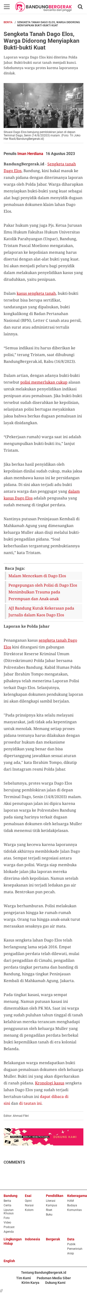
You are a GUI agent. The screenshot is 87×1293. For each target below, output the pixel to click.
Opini (28, 1200)
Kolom (29, 1210)
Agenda (9, 1231)
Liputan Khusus (9, 1211)
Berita (8, 22)
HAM (70, 1200)
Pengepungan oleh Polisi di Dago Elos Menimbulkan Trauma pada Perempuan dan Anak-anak (42, 592)
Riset (49, 1210)
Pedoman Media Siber (54, 1278)
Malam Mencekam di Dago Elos (37, 575)
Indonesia (32, 1239)
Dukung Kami (55, 1283)
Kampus (51, 1205)
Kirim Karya (30, 1283)
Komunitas (74, 1210)
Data (70, 1239)
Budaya (72, 1205)
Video (7, 1222)
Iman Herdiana (30, 153)
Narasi (29, 1205)
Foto (7, 1218)
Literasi (50, 1200)
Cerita (7, 1205)
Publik (71, 1244)
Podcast (9, 1227)
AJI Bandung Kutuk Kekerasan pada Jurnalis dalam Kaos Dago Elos (41, 611)
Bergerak (53, 1239)
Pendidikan (54, 1196)
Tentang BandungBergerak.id (43, 1272)
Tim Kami (23, 1278)
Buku (49, 1214)
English (9, 1261)
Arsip (70, 1253)
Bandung (10, 1196)
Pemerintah (74, 1249)
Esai (28, 1196)
